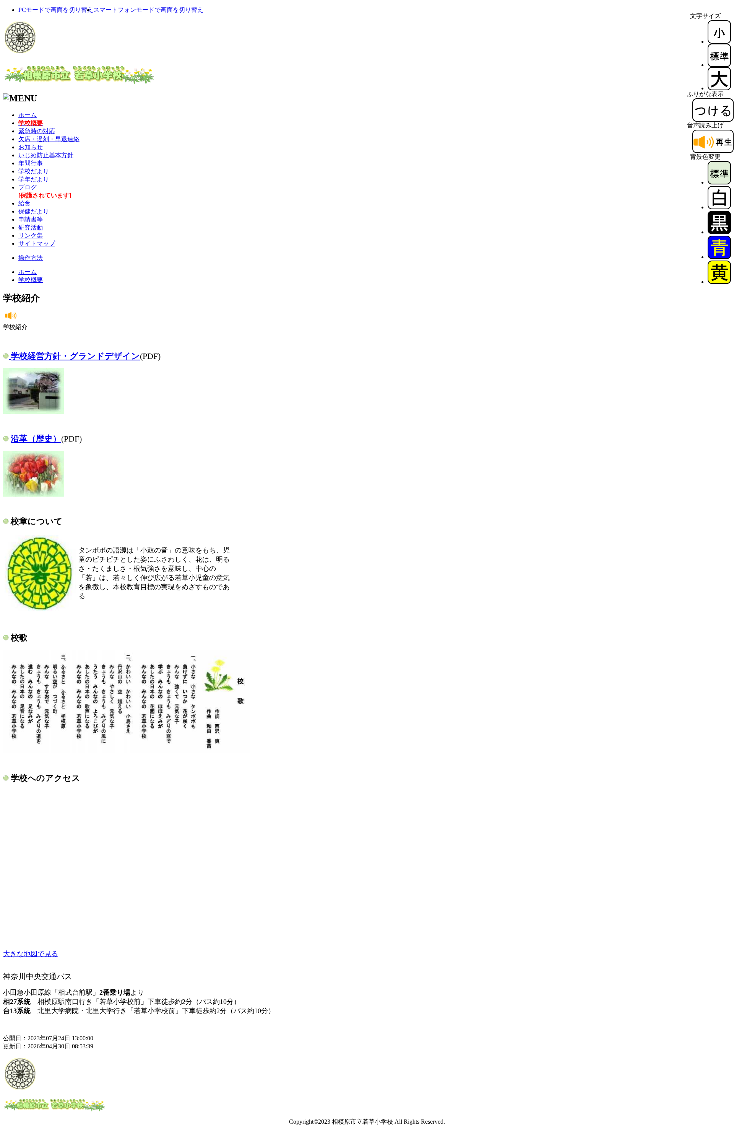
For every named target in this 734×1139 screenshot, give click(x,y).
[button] (55, 10)
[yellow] (719, 282)
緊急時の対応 (36, 131)
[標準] (719, 65)
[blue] (719, 257)
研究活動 (30, 227)
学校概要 (30, 280)
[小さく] (719, 41)
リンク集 (30, 235)
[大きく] (719, 88)
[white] (719, 207)
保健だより (33, 211)
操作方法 (30, 257)
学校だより (33, 171)
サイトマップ (36, 243)
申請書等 (30, 219)
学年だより (33, 179)
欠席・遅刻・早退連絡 (49, 139)
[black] (719, 232)
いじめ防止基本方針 (45, 155)
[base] (719, 182)
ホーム (27, 115)
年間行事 (30, 163)
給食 (24, 203)
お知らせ (30, 147)
